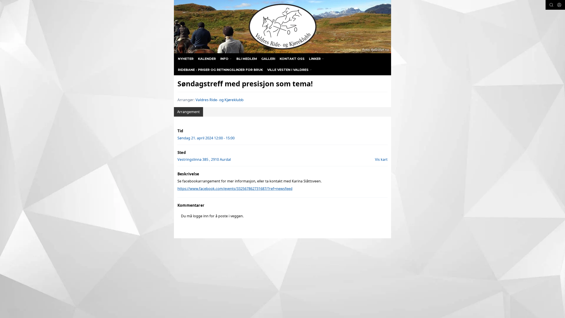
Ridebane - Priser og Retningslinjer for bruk (220, 70)
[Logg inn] (559, 5)
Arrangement (188, 111)
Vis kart (381, 159)
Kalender (207, 59)
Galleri (268, 59)
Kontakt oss (292, 59)
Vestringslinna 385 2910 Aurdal (204, 159)
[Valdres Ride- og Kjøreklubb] (282, 26)
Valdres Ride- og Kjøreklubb (219, 99)
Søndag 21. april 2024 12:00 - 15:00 (206, 138)
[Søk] (551, 5)
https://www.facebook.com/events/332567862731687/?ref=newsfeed (234, 188)
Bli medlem (246, 59)
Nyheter (186, 59)
